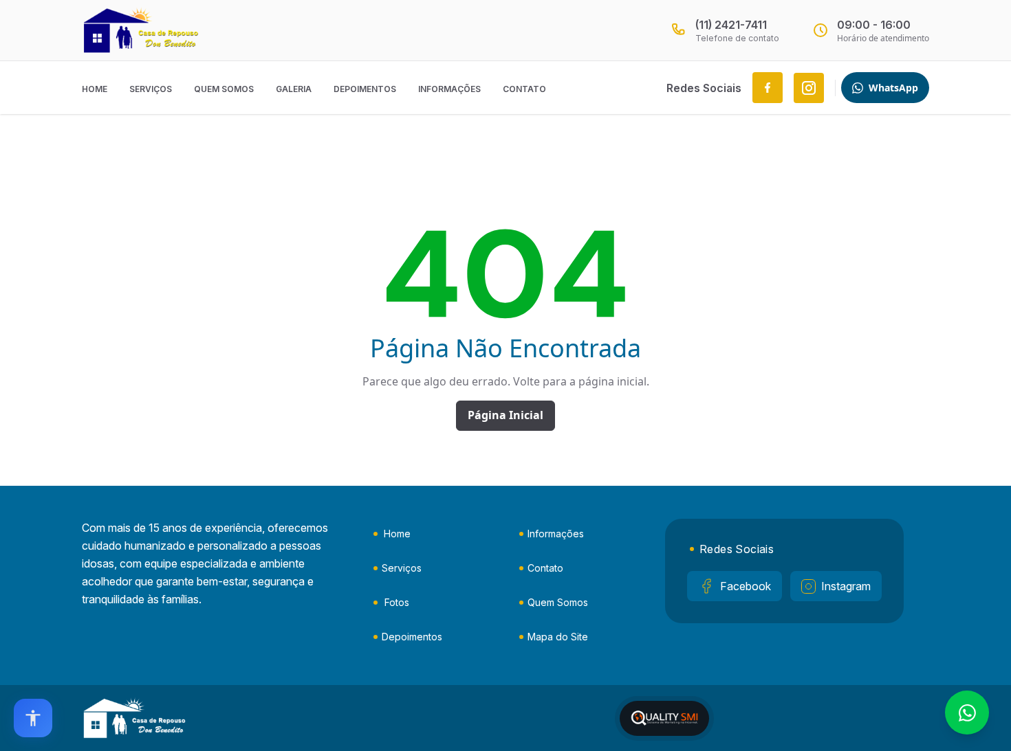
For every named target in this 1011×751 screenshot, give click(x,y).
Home (94, 89)
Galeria (294, 89)
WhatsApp (893, 87)
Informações (449, 89)
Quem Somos (224, 89)
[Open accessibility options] (33, 718)
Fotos (396, 602)
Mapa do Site (558, 636)
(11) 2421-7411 (731, 25)
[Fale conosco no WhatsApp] (967, 713)
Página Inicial (505, 415)
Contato (524, 89)
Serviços (150, 89)
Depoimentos (365, 89)
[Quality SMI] (664, 718)
